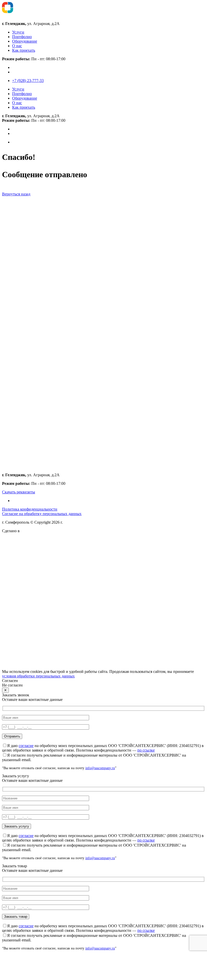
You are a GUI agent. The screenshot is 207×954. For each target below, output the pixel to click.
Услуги (18, 32)
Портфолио (22, 37)
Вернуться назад (16, 194)
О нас (17, 46)
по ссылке (146, 750)
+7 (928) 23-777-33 (28, 80)
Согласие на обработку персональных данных (42, 514)
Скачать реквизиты (18, 492)
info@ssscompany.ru (100, 768)
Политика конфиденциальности (29, 509)
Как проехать (23, 50)
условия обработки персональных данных (38, 676)
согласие (26, 745)
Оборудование (24, 41)
